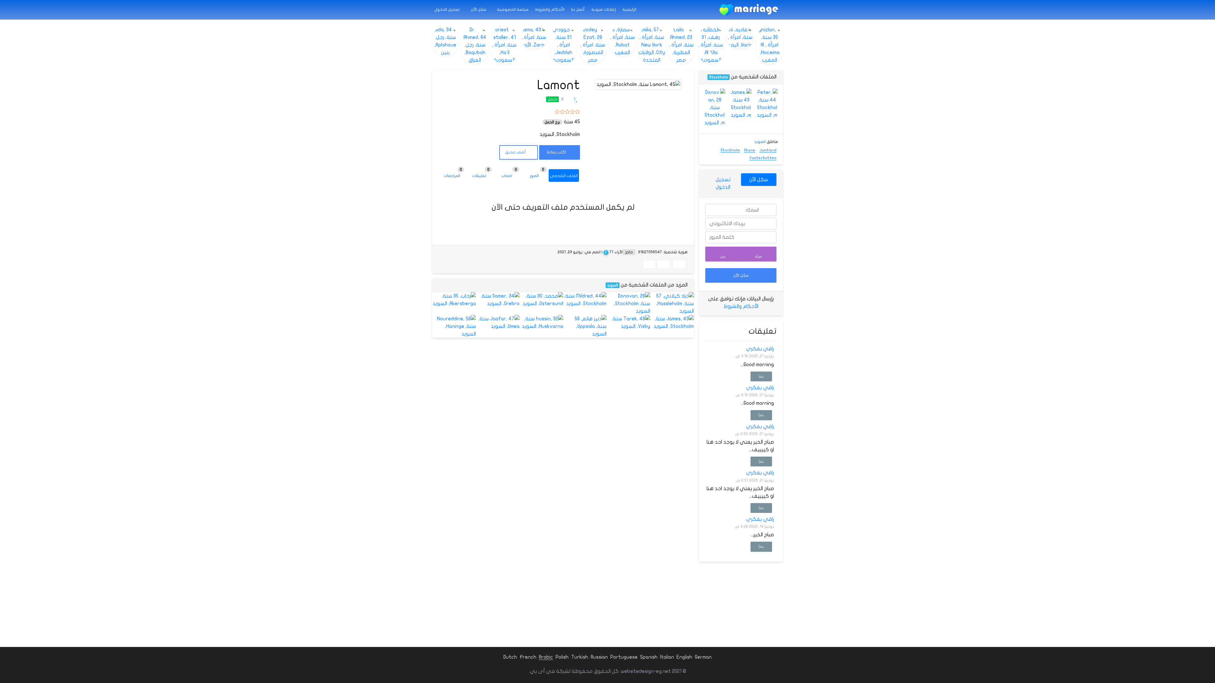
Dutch (510, 657)
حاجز (629, 252)
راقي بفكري (760, 348)
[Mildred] (585, 299)
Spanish (648, 657)
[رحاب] (454, 299)
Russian (599, 657)
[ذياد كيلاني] (672, 303)
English (684, 657)
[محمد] (541, 299)
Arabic (546, 657)
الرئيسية (629, 9)
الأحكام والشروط (549, 9)
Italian (667, 657)
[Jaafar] (498, 322)
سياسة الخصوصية (512, 9)
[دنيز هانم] (585, 326)
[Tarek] (628, 322)
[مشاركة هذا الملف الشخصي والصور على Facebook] (679, 264)
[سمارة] (622, 41)
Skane (749, 150)
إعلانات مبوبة (603, 9)
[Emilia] (651, 45)
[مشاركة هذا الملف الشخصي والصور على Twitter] (663, 264)
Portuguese (624, 657)
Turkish (579, 657)
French (528, 657)
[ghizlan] (769, 45)
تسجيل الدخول (447, 9)
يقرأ (761, 376)
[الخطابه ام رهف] (710, 45)
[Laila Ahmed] (681, 45)
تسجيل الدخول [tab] (723, 183)
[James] (672, 322)
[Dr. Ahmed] (474, 45)
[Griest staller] (504, 45)
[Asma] (533, 37)
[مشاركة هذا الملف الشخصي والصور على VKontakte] (649, 264)
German (703, 657)
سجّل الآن (479, 9)
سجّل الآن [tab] (758, 179)
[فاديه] (740, 37)
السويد (612, 285)
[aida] (445, 41)
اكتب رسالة (557, 152)
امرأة (758, 256)
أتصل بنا (578, 9)
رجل (723, 256)
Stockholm (718, 77)
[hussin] (541, 322)
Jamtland (767, 150)
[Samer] (498, 299)
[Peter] (767, 104)
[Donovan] (628, 303)
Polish (562, 657)
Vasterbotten (762, 158)
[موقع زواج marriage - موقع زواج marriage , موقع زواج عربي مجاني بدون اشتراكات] (749, 10)
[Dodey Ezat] (592, 45)
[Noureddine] (454, 326)
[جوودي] (563, 45)
